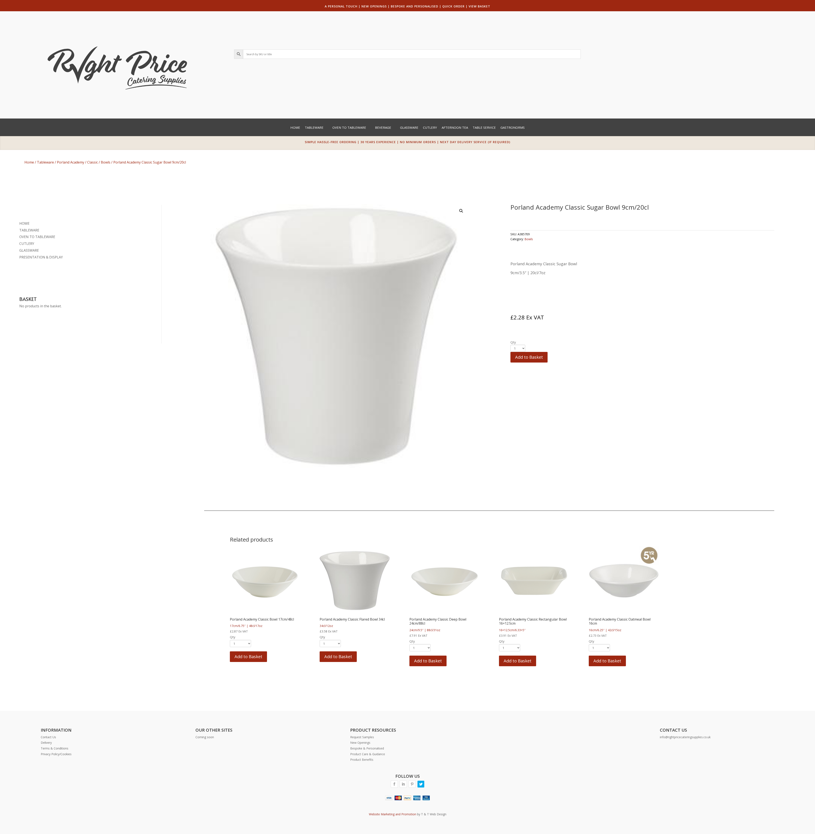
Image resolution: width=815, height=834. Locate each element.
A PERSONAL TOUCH (341, 6)
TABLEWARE (29, 230)
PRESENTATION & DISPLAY (41, 257)
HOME (24, 223)
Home (295, 128)
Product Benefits (361, 760)
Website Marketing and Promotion (392, 814)
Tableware (314, 128)
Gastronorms (512, 128)
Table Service (484, 128)
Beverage (383, 128)
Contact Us (48, 737)
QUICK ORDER (453, 6)
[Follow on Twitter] (420, 784)
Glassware (409, 128)
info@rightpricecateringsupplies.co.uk (685, 737)
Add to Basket (529, 357)
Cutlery (430, 128)
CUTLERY (26, 243)
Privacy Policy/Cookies (56, 754)
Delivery (46, 743)
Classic (92, 162)
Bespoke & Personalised (367, 748)
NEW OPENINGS (374, 6)
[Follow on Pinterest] (412, 784)
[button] (461, 211)
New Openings (360, 743)
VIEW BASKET (479, 6)
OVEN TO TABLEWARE (37, 236)
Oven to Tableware (349, 128)
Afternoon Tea (455, 128)
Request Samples (362, 737)
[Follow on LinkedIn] (403, 784)
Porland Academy (70, 162)
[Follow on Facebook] (394, 784)
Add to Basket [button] (248, 656)
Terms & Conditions (54, 748)
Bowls (105, 162)
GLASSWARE (29, 250)
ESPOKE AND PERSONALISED (415, 6)
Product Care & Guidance (367, 754)
